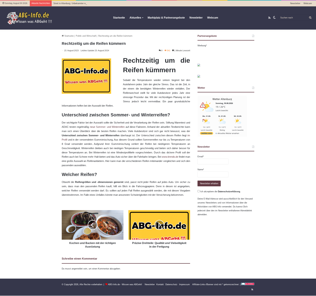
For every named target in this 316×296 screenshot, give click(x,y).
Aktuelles (135, 17)
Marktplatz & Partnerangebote (166, 17)
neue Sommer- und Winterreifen (107, 126)
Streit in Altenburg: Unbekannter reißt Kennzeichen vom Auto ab (83, 3)
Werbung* (202, 45)
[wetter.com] (206, 134)
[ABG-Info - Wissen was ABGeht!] (31, 18)
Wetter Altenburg (222, 99)
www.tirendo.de (170, 156)
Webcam (307, 3)
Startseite (119, 17)
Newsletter (295, 3)
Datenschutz (171, 284)
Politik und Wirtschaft (86, 36)
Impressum (184, 284)
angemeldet (77, 268)
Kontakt (160, 284)
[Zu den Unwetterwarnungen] (207, 113)
